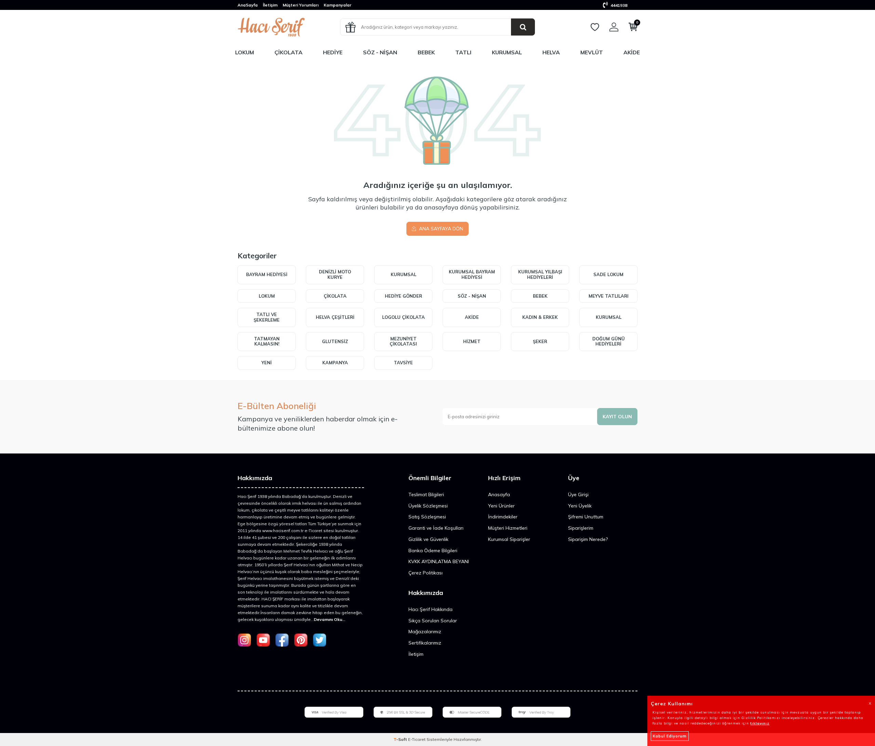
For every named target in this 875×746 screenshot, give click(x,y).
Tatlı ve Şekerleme (267, 317)
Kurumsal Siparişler (509, 539)
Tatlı (463, 52)
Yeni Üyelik (580, 506)
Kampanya (335, 362)
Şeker (540, 341)
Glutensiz (335, 341)
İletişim (270, 5)
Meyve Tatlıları (609, 296)
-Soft (400, 739)
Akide (631, 52)
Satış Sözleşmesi (427, 517)
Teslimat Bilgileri (426, 494)
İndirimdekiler (502, 517)
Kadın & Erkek (540, 317)
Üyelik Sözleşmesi (428, 506)
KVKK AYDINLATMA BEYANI (438, 561)
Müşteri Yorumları (301, 5)
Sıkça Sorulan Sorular (432, 621)
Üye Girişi (578, 494)
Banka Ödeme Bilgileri (432, 550)
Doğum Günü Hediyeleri (608, 341)
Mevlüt (591, 52)
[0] (633, 28)
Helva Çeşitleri (335, 317)
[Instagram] (244, 640)
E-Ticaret (417, 739)
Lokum (244, 52)
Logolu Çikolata (403, 317)
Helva (551, 52)
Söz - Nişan (380, 52)
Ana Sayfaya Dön (440, 229)
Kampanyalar (337, 5)
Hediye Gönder (403, 296)
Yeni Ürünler (501, 506)
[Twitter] (319, 640)
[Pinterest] (301, 640)
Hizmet (472, 341)
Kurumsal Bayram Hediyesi (472, 274)
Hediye (332, 52)
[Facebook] (282, 640)
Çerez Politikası (425, 573)
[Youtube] (263, 640)
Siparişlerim (580, 528)
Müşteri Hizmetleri (507, 528)
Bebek (426, 52)
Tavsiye (403, 362)
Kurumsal (507, 52)
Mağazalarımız (424, 631)
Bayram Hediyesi (266, 274)
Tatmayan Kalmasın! (267, 341)
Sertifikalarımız (424, 643)
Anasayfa (499, 494)
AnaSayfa (248, 5)
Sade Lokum (608, 274)
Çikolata (288, 52)
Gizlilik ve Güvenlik (428, 539)
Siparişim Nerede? (588, 539)
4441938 (618, 5)
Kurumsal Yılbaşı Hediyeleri (540, 274)
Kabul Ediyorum (670, 736)
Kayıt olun (617, 416)
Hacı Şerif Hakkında (430, 609)
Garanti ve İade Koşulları (435, 528)
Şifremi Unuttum (585, 517)
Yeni (266, 362)
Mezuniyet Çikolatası (403, 341)
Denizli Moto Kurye (335, 274)
